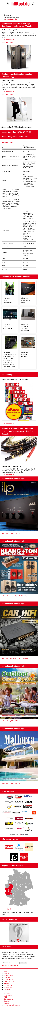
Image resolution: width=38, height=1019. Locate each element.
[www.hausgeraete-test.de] (19, 851)
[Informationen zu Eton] (17, 806)
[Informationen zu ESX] (9, 807)
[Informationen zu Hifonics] (26, 812)
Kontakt (6, 1003)
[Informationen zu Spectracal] (9, 828)
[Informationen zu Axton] (27, 796)
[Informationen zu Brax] (9, 802)
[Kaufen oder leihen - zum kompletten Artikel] (19, 110)
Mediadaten (8, 995)
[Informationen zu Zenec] (24, 834)
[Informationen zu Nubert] (9, 823)
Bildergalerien (9, 981)
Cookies (7, 1001)
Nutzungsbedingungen (12, 1005)
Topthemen (8, 987)
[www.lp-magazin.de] (14, 861)
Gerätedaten (8, 979)
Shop (6, 971)
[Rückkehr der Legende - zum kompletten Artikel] (19, 58)
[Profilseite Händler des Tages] (19, 933)
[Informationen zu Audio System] (18, 797)
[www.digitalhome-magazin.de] (9, 851)
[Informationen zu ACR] (9, 797)
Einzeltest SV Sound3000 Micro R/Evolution (25, 327)
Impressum (8, 993)
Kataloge (7, 983)
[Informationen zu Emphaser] (29, 802)
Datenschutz (8, 999)
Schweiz (8, 909)
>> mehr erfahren (8, 424)
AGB (5, 997)
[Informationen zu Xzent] (14, 834)
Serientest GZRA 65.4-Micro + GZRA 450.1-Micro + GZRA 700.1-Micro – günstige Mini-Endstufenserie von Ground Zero (9, 359)
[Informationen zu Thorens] (19, 828)
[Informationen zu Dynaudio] (19, 802)
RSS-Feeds (8, 985)
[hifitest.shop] (24, 861)
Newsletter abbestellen (10, 966)
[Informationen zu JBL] (34, 813)
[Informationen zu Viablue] (28, 829)
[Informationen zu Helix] (16, 812)
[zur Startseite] (20, 4)
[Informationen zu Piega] (19, 823)
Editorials (7, 989)
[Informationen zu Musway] (29, 818)
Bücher (6, 973)
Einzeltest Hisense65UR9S (24, 354)
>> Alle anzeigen (7, 42)
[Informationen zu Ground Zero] (6, 812)
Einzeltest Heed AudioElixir (25, 300)
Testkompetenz (9, 975)
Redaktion (7, 977)
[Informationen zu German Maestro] (27, 806)
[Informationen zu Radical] (29, 824)
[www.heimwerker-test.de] (29, 851)
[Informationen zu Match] (9, 818)
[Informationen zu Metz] (19, 818)
